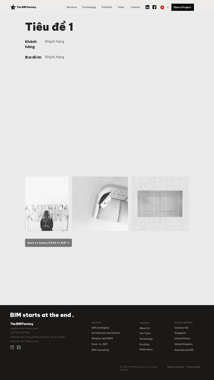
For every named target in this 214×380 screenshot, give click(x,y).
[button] (107, 7)
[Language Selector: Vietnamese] (164, 7)
